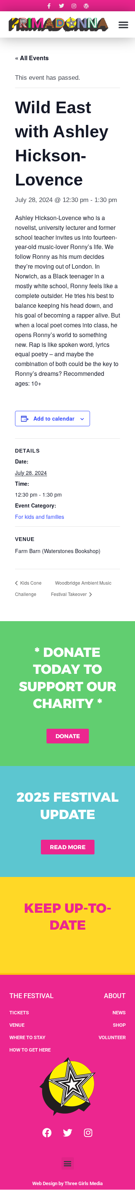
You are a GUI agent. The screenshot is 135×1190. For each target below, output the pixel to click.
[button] (123, 24)
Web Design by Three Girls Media (67, 1183)
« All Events (32, 57)
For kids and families (39, 516)
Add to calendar (53, 418)
